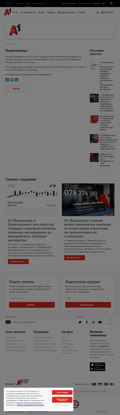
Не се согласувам (62, 405)
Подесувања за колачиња (62, 399)
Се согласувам (62, 392)
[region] (38, 399)
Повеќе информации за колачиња (30, 405)
